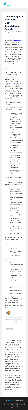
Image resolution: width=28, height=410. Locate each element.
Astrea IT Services (11, 400)
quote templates (17, 40)
